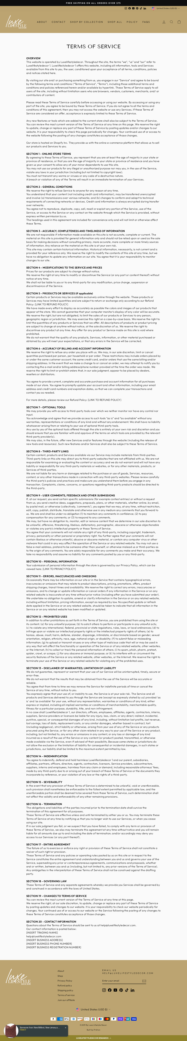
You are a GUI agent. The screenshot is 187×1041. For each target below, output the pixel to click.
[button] (93, 1038)
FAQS (146, 21)
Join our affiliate (66, 1000)
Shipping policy (65, 990)
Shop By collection (86, 21)
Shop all (115, 21)
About (42, 21)
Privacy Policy (65, 980)
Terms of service (66, 995)
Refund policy (65, 985)
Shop (60, 975)
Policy (132, 21)
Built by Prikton (93, 1030)
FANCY (23, 1030)
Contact (59, 21)
